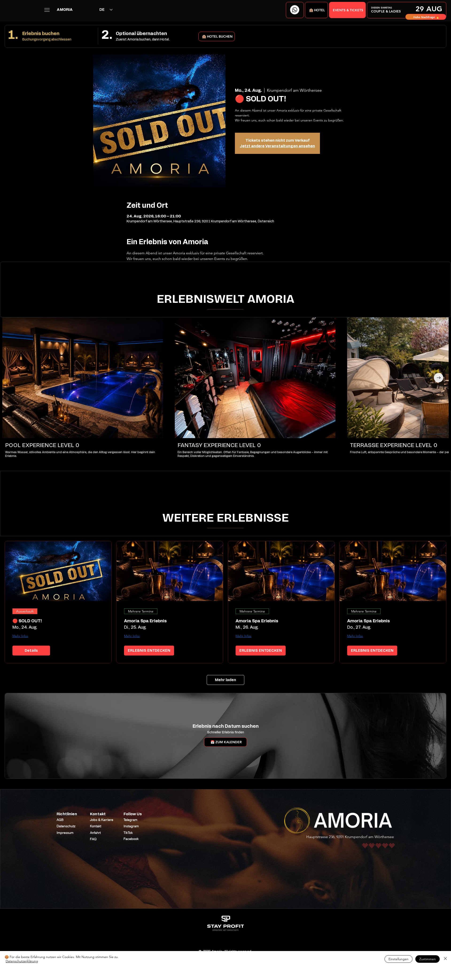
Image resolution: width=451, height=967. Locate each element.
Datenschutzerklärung (22, 961)
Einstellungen (398, 959)
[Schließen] (445, 959)
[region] (406, 10)
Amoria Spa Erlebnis (145, 621)
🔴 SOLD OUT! (27, 621)
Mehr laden (225, 680)
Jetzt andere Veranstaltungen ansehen (277, 146)
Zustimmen (427, 959)
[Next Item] (438, 377)
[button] (316, 10)
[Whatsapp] (294, 9)
